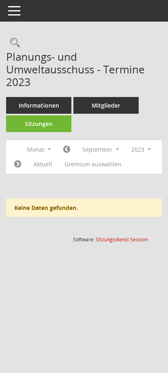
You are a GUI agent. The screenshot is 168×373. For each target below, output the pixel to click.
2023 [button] (138, 149)
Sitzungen (39, 124)
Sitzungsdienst (122, 239)
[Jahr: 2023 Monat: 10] (17, 164)
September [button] (98, 149)
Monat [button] (36, 149)
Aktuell (42, 164)
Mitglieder (106, 105)
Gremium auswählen (93, 164)
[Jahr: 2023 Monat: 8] (66, 149)
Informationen (39, 105)
